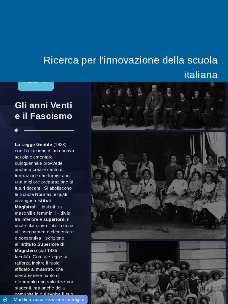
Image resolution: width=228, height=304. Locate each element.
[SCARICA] (171, 84)
